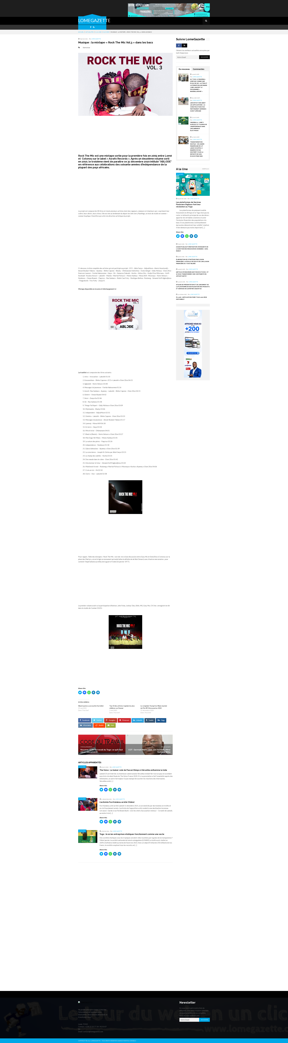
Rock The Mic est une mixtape (96, 155)
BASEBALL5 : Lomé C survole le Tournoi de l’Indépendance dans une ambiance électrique (198, 126)
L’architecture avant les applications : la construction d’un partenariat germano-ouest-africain (198, 107)
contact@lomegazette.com (93, 1032)
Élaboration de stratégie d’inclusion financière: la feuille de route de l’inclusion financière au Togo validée (192, 261)
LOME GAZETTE (96, 39)
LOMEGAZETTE (94, 20)
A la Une (98, 32)
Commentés (198, 69)
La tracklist (82, 372)
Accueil (81, 32)
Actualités (89, 32)
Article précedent (86, 747)
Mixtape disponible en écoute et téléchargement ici (97, 289)
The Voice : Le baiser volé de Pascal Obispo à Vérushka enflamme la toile (133, 770)
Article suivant (165, 747)
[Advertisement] (125, 135)
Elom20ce (86, 47)
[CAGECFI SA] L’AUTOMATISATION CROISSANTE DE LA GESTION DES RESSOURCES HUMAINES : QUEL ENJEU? (192, 249)
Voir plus (205, 169)
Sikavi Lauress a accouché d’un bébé (91, 706)
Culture (106, 32)
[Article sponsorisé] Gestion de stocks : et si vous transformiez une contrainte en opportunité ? (192, 274)
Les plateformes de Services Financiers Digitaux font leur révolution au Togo (188, 204)
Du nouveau (184, 69)
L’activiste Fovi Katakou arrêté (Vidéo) (117, 802)
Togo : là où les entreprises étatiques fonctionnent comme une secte (132, 834)
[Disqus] (125, 896)
